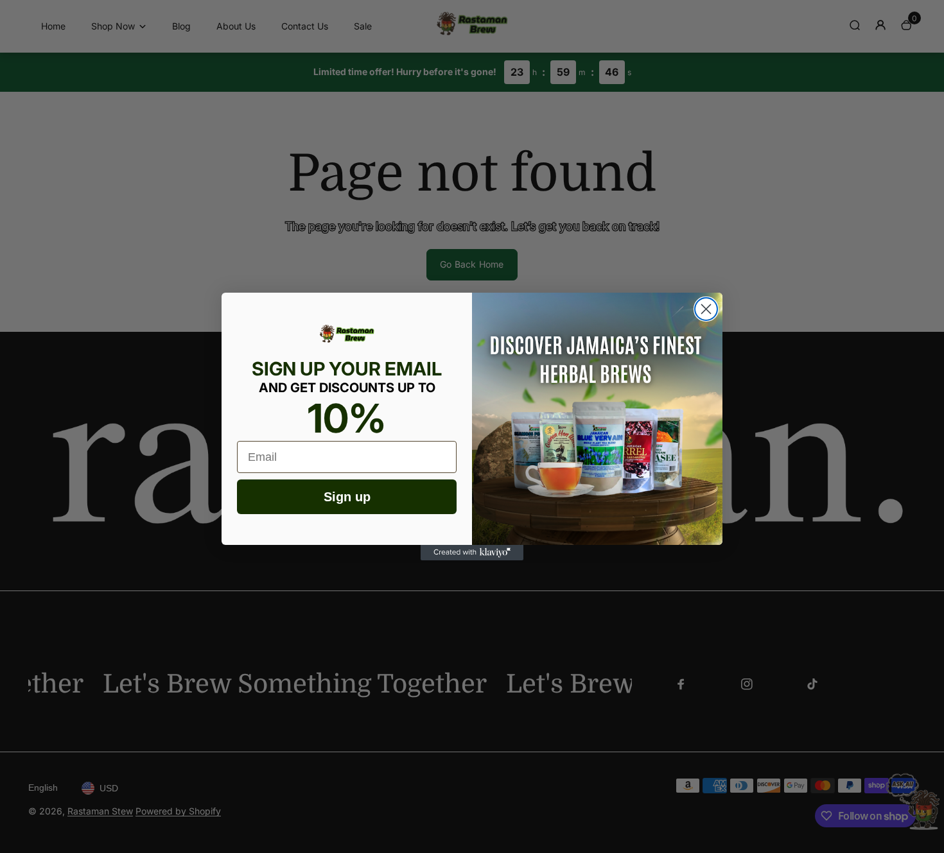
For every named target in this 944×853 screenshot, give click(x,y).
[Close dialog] (706, 309)
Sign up (347, 497)
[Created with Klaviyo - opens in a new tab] (472, 552)
